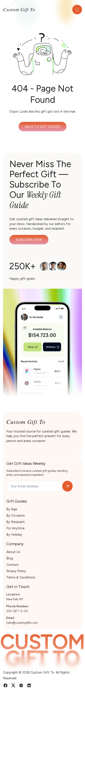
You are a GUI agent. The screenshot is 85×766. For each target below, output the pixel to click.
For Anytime (15, 528)
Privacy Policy (16, 571)
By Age (11, 509)
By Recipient (15, 522)
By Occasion (15, 515)
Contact (12, 565)
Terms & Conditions (20, 577)
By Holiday (14, 535)
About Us (13, 552)
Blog (9, 558)
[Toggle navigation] (77, 9)
